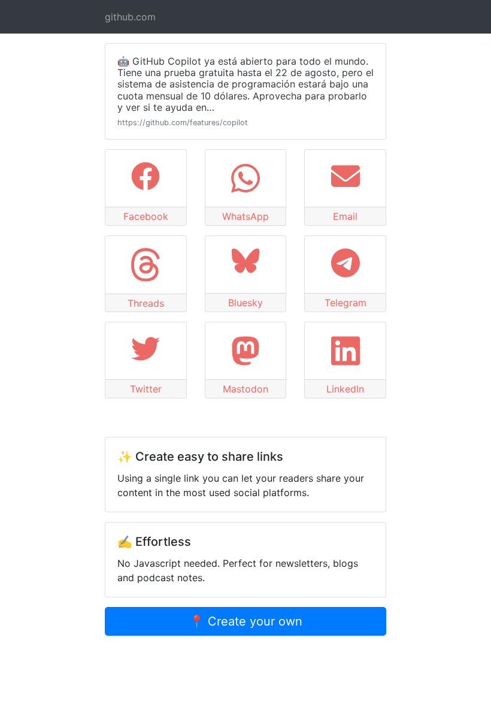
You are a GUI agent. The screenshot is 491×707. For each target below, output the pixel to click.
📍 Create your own (245, 621)
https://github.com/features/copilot (182, 122)
